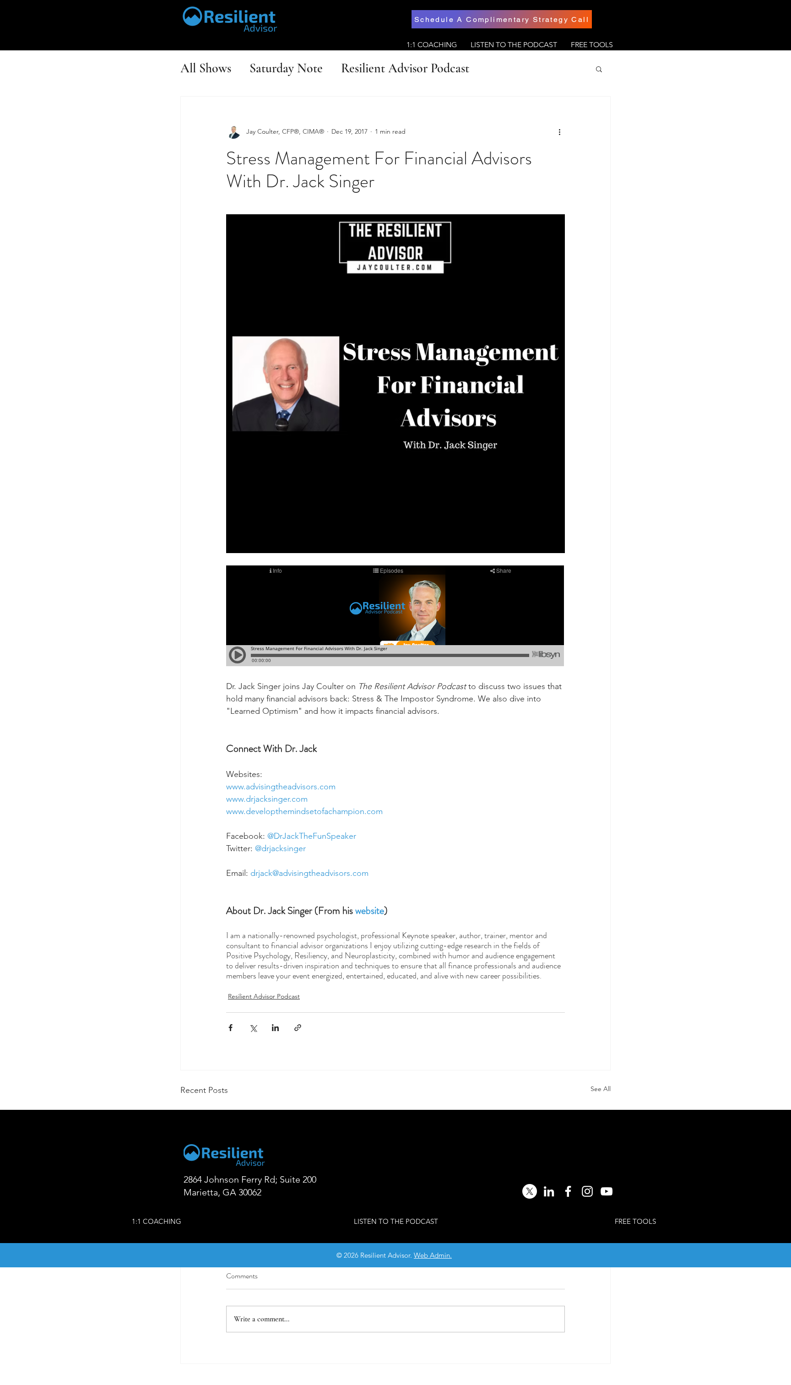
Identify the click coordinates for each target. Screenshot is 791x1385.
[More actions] (559, 131)
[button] (599, 68)
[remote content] (395, 616)
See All (601, 1089)
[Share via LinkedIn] (275, 1027)
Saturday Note (286, 68)
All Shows (205, 68)
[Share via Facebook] (230, 1027)
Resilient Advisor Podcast (405, 68)
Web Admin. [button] (433, 1255)
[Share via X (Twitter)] (253, 1027)
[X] (529, 1191)
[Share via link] (297, 1027)
